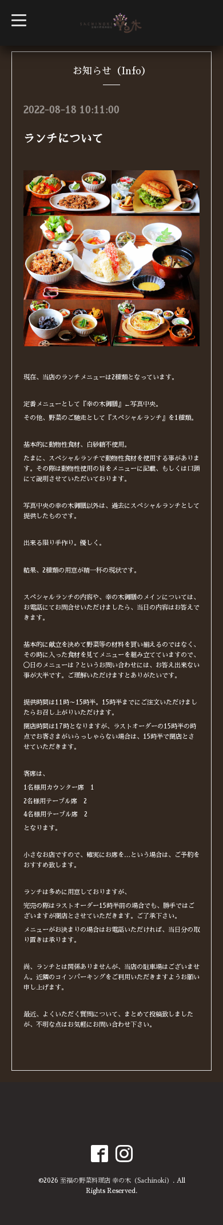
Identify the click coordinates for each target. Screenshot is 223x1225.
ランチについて (63, 138)
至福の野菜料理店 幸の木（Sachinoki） (116, 1181)
